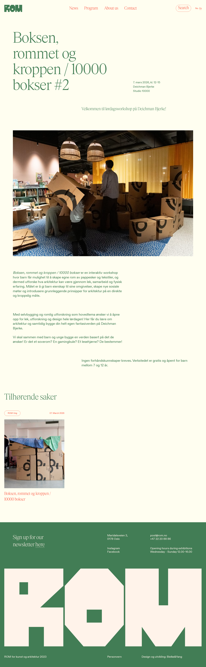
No (196, 8)
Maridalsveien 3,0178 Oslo (117, 537)
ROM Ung (12, 413)
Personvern (114, 657)
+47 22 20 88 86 (160, 539)
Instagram (113, 548)
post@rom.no (158, 535)
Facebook (113, 552)
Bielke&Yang (174, 657)
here (40, 544)
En (200, 8)
